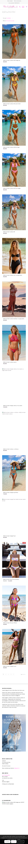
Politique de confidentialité (8, 784)
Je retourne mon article (7, 778)
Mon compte (5, 776)
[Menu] (22, 7)
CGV (3, 780)
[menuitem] (19, 7)
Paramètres (20, 841)
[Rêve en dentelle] (11, 7)
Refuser (13, 841)
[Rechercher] (19, 7)
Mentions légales (5, 781)
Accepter (7, 841)
